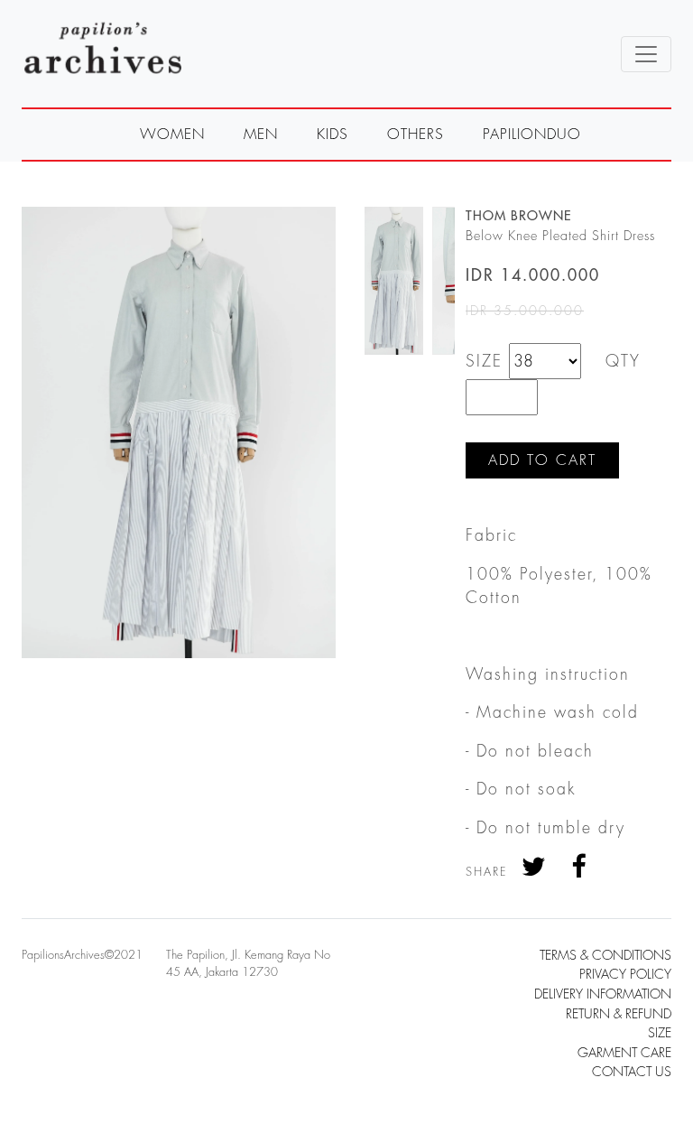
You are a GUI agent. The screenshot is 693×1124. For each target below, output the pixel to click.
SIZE (659, 1033)
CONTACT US (631, 1072)
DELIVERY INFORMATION (602, 994)
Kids (332, 134)
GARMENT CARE (624, 1053)
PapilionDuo (532, 134)
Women (172, 134)
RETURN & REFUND (618, 1014)
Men (261, 134)
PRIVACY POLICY (625, 974)
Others (415, 134)
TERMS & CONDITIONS (605, 955)
